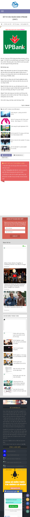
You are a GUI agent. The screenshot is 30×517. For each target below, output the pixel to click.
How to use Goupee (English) (18, 348)
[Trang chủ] (27, 495)
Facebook (18, 509)
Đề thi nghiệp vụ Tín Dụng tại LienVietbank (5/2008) (19, 355)
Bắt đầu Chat (13, 506)
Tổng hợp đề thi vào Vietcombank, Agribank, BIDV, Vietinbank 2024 (19, 383)
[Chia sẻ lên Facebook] (27, 503)
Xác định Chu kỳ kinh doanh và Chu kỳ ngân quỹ (19, 390)
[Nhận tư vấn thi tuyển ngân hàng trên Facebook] (15, 402)
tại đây (23, 444)
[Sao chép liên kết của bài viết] (27, 511)
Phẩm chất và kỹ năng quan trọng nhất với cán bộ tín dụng (19, 335)
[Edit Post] (0, 27)
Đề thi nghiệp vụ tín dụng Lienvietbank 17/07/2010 (15, 325)
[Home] (2, 24)
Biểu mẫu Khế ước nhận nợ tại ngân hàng (19, 369)
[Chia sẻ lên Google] (27, 507)
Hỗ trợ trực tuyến (12, 491)
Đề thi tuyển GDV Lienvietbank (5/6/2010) (19, 362)
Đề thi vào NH (7, 24)
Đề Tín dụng (16, 24)
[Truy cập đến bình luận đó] (4, 451)
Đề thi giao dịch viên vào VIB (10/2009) (19, 376)
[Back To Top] (27, 491)
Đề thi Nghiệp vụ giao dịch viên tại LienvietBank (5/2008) (19, 342)
